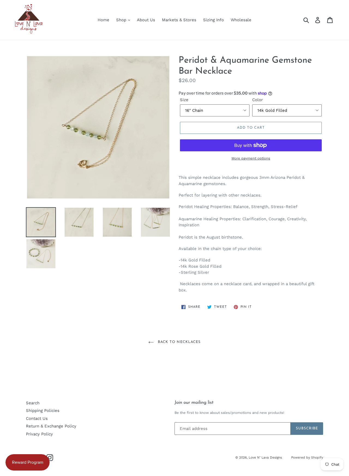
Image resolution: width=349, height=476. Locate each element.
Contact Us (37, 418)
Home (103, 19)
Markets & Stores (179, 19)
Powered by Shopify (307, 457)
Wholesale (241, 19)
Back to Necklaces (179, 342)
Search (33, 402)
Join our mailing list (193, 402)
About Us (146, 19)
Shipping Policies (42, 410)
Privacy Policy (39, 434)
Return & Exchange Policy (51, 426)
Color (257, 99)
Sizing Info (213, 19)
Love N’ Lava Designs (266, 457)
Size (184, 99)
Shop (122, 19)
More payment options (250, 158)
